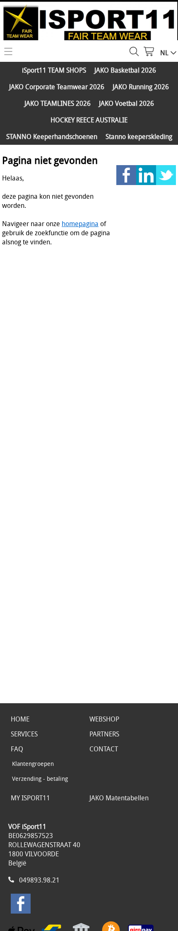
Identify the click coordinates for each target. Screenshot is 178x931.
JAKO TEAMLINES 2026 (57, 103)
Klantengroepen (33, 764)
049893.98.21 (39, 880)
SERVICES (24, 733)
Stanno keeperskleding (139, 136)
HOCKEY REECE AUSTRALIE (89, 119)
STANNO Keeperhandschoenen (51, 136)
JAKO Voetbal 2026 (126, 103)
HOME (20, 719)
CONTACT (103, 748)
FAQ (17, 748)
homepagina (80, 223)
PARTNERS (104, 733)
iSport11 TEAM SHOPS (54, 70)
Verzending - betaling (40, 778)
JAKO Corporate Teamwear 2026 (56, 86)
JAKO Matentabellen (119, 797)
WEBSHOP (104, 719)
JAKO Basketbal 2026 (125, 70)
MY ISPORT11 (30, 797)
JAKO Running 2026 (141, 86)
